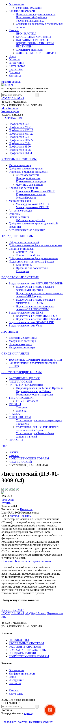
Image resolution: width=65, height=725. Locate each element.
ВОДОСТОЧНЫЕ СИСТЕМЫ (35, 43)
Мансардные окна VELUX (32, 207)
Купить (5, 502)
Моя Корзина (10, 110)
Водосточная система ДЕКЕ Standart (38, 319)
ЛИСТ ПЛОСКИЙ (20, 381)
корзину (28, 713)
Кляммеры (22, 271)
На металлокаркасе (20, 344)
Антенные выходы (20, 210)
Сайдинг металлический (24, 242)
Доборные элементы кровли (26, 168)
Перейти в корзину (41, 721)
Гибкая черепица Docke (30, 220)
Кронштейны (24, 264)
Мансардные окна (20, 200)
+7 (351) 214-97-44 (12, 98)
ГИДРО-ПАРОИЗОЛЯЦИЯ (26, 384)
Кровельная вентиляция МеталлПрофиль (31, 196)
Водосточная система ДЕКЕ (26, 312)
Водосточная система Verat (25, 325)
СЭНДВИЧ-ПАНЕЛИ (29, 49)
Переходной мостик (28, 178)
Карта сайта (16, 69)
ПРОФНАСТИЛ (26, 33)
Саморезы (22, 407)
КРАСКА (14, 413)
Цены (12, 56)
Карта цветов (17, 65)
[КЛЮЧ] (7, 84)
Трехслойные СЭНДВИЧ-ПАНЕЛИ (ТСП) (35, 359)
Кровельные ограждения (31, 181)
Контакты (15, 75)
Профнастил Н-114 (20, 153)
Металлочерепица (20, 165)
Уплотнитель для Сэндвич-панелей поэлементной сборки (37, 428)
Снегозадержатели (27, 174)
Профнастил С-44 (20, 143)
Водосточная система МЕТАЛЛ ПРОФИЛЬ (36, 283)
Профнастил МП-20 (21, 133)
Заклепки (21, 410)
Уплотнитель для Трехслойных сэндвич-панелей (35, 435)
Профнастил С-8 (19, 123)
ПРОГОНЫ (16, 439)
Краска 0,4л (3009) (12, 610)
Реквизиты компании (29, 7)
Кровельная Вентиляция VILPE (35, 191)
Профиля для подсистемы (32, 268)
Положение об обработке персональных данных (31, 19)
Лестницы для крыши (29, 184)
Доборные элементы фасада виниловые (33, 258)
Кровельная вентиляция (23, 187)
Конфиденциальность (22, 10)
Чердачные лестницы (22, 347)
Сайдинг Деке (24, 251)
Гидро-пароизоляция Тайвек (33, 391)
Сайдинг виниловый (21, 248)
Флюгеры (14, 213)
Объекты (14, 59)
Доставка (14, 72)
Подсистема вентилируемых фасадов (32, 261)
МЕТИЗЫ (15, 404)
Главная (13, 452)
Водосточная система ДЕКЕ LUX (36, 315)
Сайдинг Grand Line (28, 255)
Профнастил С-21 (20, 136)
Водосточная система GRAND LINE (31, 322)
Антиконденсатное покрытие (27, 229)
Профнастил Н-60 (20, 146)
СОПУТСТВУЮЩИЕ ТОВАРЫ (36, 52)
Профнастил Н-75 (20, 149)
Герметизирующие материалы (34, 394)
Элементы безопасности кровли (28, 171)
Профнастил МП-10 (21, 127)
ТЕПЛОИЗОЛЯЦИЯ (21, 397)
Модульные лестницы (22, 340)
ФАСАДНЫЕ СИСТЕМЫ (32, 40)
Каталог (14, 30)
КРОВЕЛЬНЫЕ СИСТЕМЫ (33, 36)
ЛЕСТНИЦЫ (24, 46)
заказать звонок (11, 81)
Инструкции (16, 62)
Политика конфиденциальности (35, 14)
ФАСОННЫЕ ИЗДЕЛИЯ (24, 378)
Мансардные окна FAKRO (32, 204)
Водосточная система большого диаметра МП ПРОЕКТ (35, 301)
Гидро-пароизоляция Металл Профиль (39, 388)
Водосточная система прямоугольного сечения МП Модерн (39, 295)
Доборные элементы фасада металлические (35, 245)
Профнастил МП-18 (21, 130)
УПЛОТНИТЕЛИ (20, 417)
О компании (16, 4)
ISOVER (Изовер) (27, 400)
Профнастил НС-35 (21, 140)
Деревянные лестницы (23, 337)
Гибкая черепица (19, 216)
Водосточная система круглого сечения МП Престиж (35, 288)
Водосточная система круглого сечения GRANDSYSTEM (35, 308)
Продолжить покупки (14, 721)
